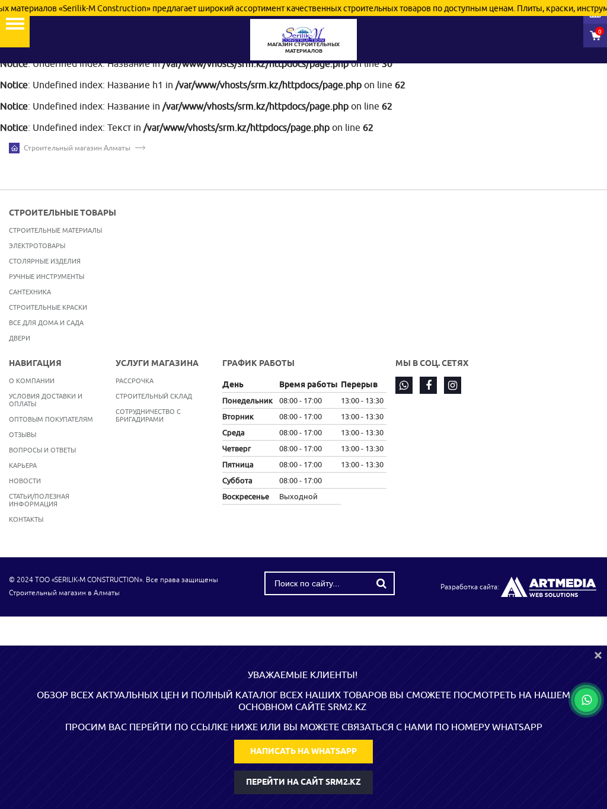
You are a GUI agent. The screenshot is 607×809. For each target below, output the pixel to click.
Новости (25, 480)
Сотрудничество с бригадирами (148, 415)
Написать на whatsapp (303, 751)
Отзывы (22, 434)
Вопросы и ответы (42, 450)
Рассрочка (135, 380)
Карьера (23, 465)
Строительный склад (154, 396)
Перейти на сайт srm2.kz (303, 781)
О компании (32, 380)
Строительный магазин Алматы (77, 147)
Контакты (26, 519)
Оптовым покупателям (51, 419)
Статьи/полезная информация (39, 500)
